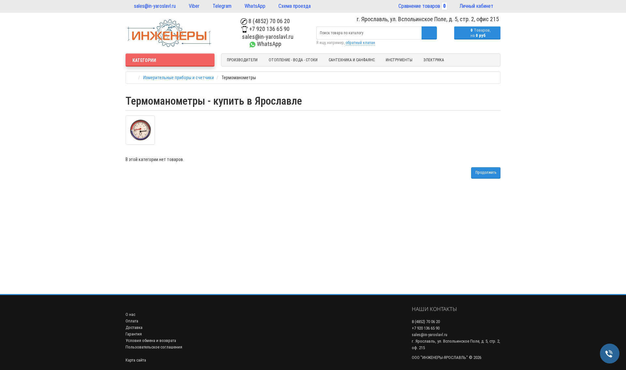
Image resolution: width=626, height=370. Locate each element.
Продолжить (485, 172)
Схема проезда (294, 6)
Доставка (134, 327)
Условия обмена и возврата (151, 340)
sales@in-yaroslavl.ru (154, 6)
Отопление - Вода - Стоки (293, 60)
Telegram (221, 6)
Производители (242, 60)
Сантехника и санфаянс (352, 60)
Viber (193, 6)
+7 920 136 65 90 (269, 28)
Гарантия (134, 334)
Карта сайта (136, 360)
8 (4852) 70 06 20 (268, 21)
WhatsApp (254, 6)
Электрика (434, 60)
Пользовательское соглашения (154, 347)
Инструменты (399, 60)
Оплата (132, 320)
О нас (130, 314)
